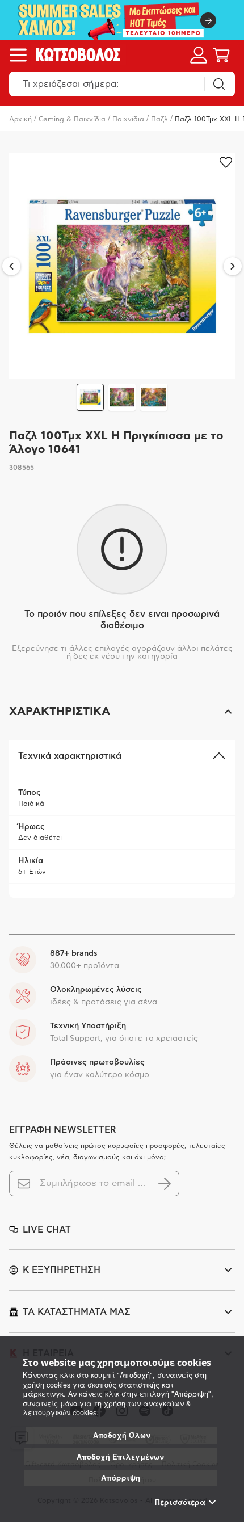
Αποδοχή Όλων (121, 1435)
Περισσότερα (180, 1502)
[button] (122, 711)
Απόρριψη (120, 1477)
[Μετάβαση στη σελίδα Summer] (122, 20)
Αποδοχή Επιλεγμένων (120, 1457)
